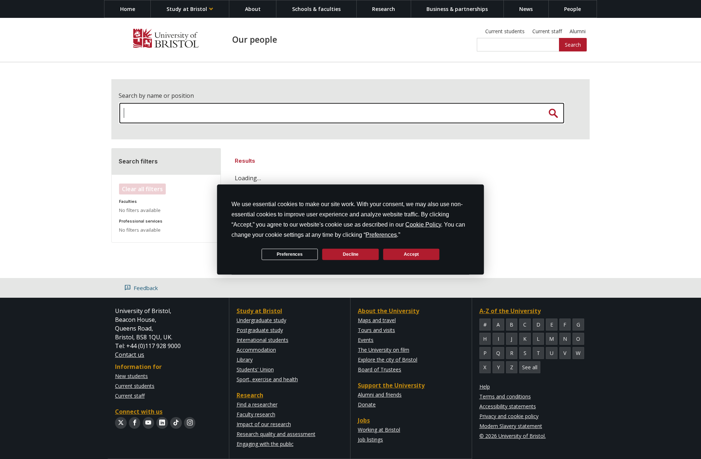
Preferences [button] (381, 235)
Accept (411, 253)
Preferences (290, 253)
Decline (351, 253)
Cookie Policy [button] (423, 224)
